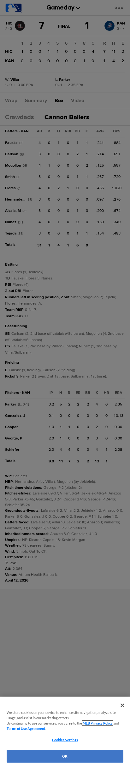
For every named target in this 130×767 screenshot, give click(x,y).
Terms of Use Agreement (26, 728)
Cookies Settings (65, 740)
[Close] (122, 705)
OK (65, 756)
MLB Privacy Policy (98, 723)
